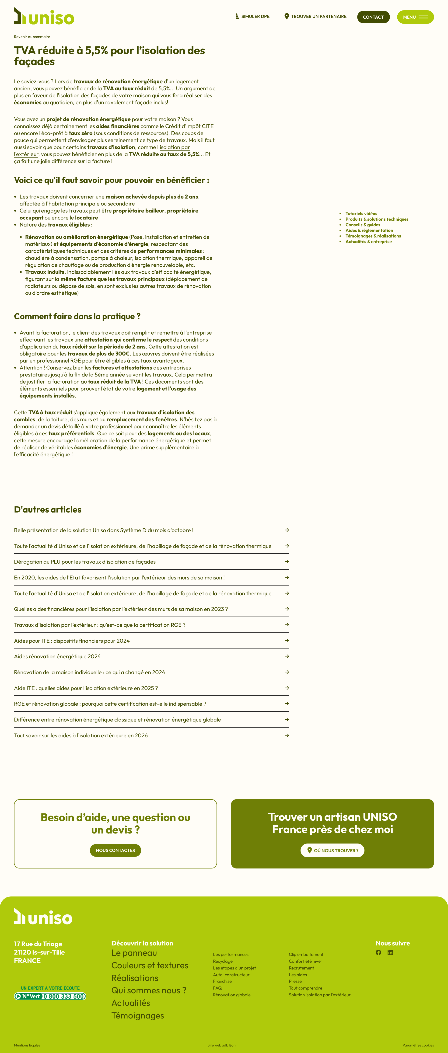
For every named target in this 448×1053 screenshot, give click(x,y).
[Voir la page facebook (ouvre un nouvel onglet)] (378, 953)
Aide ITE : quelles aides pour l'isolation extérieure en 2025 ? (86, 687)
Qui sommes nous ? (148, 990)
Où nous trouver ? (336, 850)
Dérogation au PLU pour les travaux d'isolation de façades (85, 561)
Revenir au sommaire (32, 36)
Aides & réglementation (369, 230)
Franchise (222, 981)
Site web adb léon (221, 1045)
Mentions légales (27, 1045)
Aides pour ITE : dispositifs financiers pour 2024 (72, 640)
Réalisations (134, 977)
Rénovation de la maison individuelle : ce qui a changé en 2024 (89, 672)
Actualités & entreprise (369, 241)
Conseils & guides (363, 224)
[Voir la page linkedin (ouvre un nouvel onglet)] (390, 953)
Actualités (130, 1002)
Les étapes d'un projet (234, 968)
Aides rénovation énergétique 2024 (57, 656)
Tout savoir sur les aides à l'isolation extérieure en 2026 (81, 735)
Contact (373, 17)
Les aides (298, 974)
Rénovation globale (232, 994)
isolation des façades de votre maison (105, 95)
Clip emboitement (306, 954)
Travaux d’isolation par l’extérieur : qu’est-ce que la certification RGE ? (100, 624)
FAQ (217, 988)
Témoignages (137, 1015)
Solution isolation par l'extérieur (320, 994)
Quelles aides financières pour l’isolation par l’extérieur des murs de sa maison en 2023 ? (121, 608)
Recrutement (301, 968)
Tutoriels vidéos (361, 213)
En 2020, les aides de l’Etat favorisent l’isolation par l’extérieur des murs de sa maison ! (119, 577)
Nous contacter (115, 850)
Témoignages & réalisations (373, 236)
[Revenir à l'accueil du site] (44, 17)
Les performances (230, 954)
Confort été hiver (305, 961)
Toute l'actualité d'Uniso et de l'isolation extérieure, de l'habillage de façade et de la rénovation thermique (143, 545)
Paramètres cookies (418, 1045)
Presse (295, 981)
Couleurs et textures (149, 965)
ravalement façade (128, 102)
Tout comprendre (305, 988)
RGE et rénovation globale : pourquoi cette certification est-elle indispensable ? (110, 703)
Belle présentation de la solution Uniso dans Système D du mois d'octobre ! (103, 529)
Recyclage (223, 961)
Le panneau (134, 952)
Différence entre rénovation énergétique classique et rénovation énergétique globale (117, 719)
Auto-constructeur (231, 974)
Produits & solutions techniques (377, 219)
